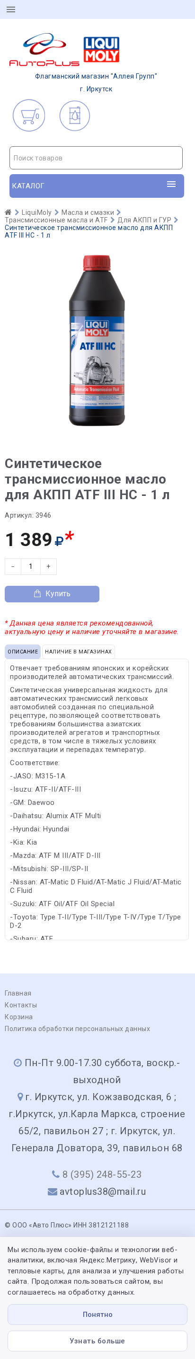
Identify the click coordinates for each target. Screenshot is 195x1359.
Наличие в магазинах (78, 652)
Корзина (19, 1017)
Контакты (21, 1005)
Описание (23, 652)
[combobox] (96, 157)
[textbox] (96, 158)
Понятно (98, 1314)
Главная (18, 993)
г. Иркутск (96, 82)
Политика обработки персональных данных (77, 1028)
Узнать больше (97, 1341)
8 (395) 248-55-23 (102, 1174)
